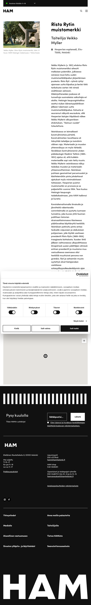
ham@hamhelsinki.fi (56, 459)
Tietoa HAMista (55, 536)
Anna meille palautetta (58, 515)
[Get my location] (84, 340)
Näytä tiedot (79, 321)
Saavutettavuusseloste (58, 546)
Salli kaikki (74, 328)
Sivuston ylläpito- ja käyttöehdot (19, 546)
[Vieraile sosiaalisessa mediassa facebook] (9, 499)
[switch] (34, 312)
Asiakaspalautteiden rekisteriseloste (62, 485)
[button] (81, 11)
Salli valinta (45, 328)
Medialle (7, 525)
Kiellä (16, 328)
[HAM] (8, 11)
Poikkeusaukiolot (10, 471)
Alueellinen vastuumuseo (15, 536)
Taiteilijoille (53, 525)
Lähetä (78, 416)
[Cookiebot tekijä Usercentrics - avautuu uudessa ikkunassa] (78, 274)
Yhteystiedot (9, 515)
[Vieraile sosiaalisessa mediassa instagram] (5, 499)
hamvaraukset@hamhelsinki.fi (60, 476)
